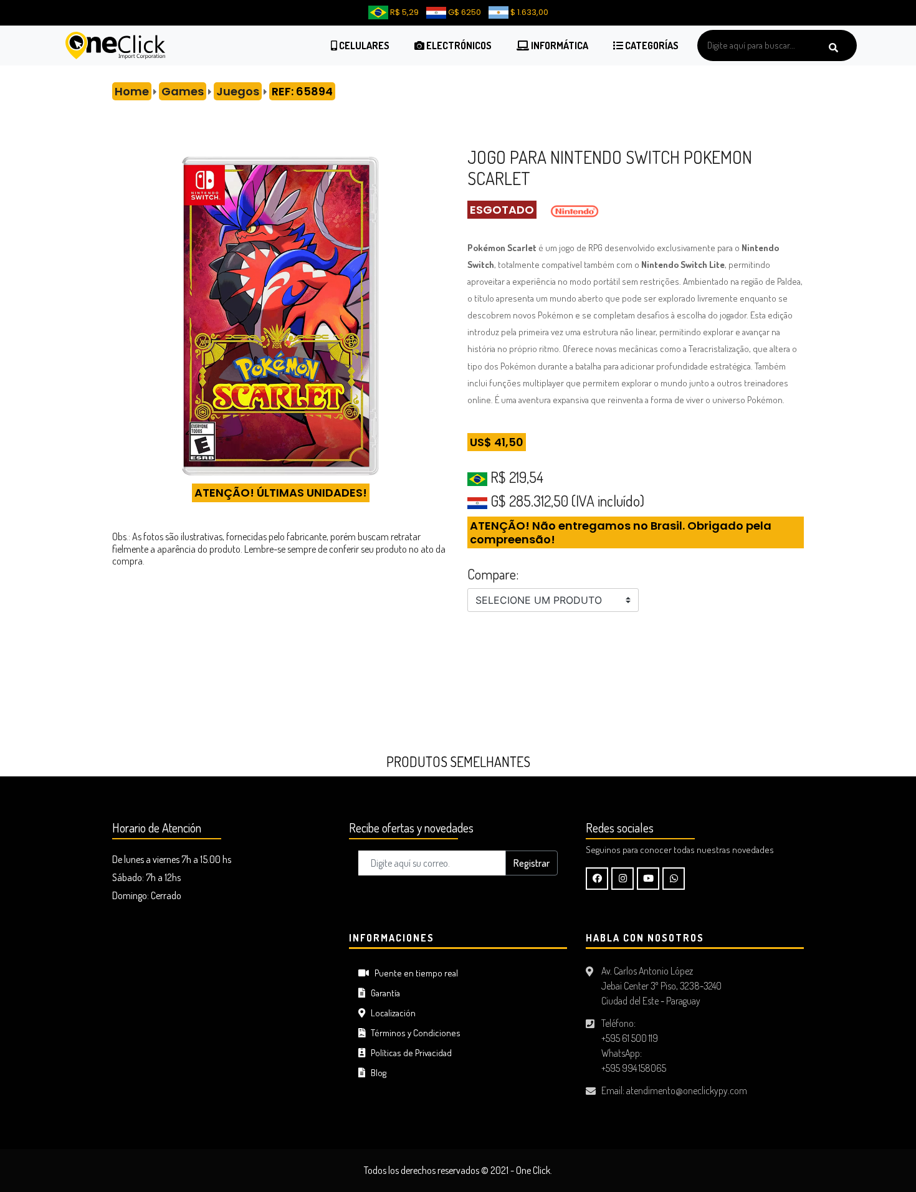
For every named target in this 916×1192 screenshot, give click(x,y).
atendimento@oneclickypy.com (686, 1090)
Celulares (363, 45)
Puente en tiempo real (413, 973)
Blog (375, 1073)
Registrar (531, 863)
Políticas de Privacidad (408, 1053)
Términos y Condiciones (412, 1033)
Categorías (651, 45)
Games (182, 91)
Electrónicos (458, 45)
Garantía (382, 993)
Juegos (237, 91)
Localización (390, 1013)
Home (132, 91)
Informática (558, 45)
